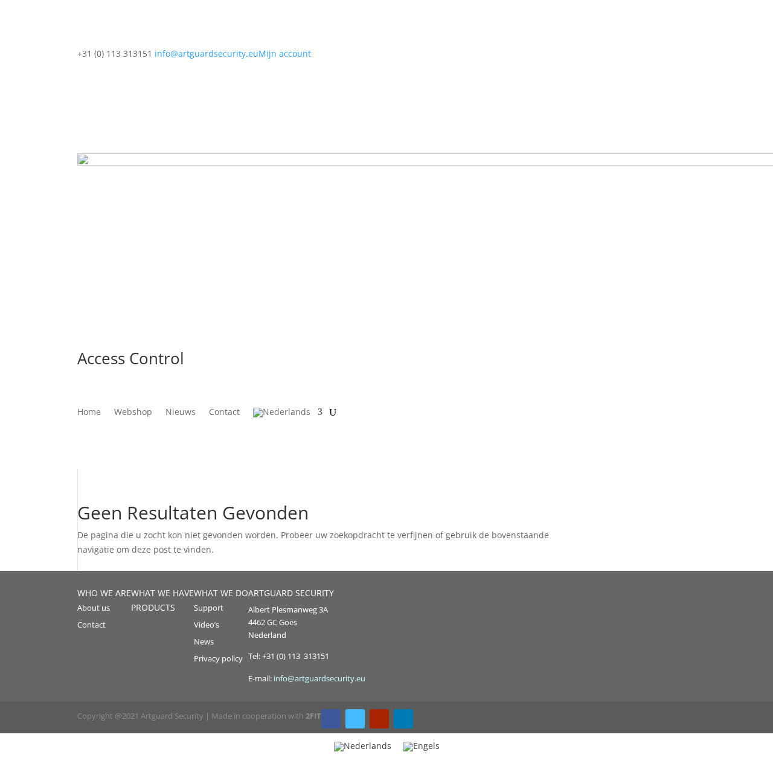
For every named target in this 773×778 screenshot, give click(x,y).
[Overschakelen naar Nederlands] (362, 746)
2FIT (313, 715)
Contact (224, 412)
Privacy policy (218, 658)
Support (208, 607)
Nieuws (180, 412)
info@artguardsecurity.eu (318, 678)
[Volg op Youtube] (379, 718)
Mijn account (284, 53)
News (204, 641)
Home (89, 412)
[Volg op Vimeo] (355, 718)
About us (93, 607)
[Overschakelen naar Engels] (421, 746)
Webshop (133, 412)
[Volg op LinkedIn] (403, 718)
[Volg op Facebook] (331, 718)
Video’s (206, 624)
